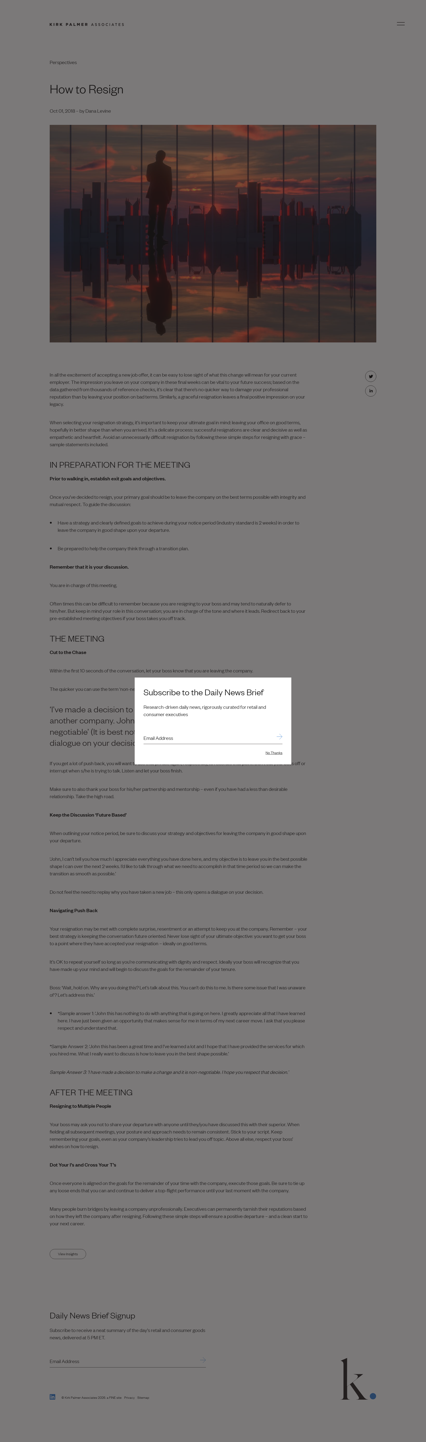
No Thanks (274, 752)
